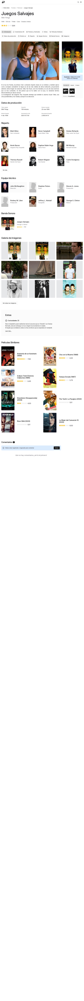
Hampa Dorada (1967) (67, 377)
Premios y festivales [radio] (34, 32)
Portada (13, 8)
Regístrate (67, 77)
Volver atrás (6, 7)
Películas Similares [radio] (57, 32)
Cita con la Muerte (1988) (68, 355)
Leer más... (8, 331)
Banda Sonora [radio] (55, 36)
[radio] (66, 85)
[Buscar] (78, 2)
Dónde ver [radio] (23, 36)
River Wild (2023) (23, 421)
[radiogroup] (42, 31)
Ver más (5, 170)
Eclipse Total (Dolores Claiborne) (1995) (25, 377)
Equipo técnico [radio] (43, 36)
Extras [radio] (45, 32)
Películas (19, 8)
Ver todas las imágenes (9, 303)
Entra (72, 77)
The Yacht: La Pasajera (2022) (70, 399)
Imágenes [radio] (66, 36)
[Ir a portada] (3, 2)
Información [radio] (7, 32)
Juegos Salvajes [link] (28, 8)
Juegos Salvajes (23, 222)
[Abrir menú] (81, 2)
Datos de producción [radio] (10, 36)
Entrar (56, 448)
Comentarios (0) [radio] (19, 32)
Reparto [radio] (32, 36)
